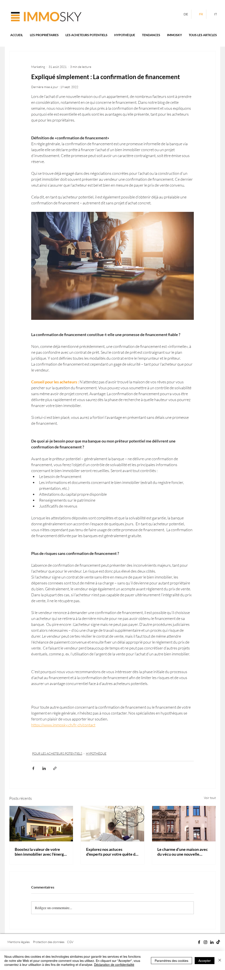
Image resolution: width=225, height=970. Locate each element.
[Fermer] (219, 960)
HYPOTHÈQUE (96, 753)
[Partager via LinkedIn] (44, 768)
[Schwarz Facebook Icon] (199, 942)
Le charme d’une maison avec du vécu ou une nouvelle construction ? (182, 852)
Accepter (204, 960)
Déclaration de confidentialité (114, 964)
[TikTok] (218, 942)
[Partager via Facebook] (33, 768)
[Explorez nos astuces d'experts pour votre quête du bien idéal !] (112, 823)
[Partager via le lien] (55, 768)
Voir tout (210, 798)
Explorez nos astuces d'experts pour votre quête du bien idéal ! (112, 852)
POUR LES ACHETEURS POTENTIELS (57, 753)
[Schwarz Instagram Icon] (205, 942)
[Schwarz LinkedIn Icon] (211, 942)
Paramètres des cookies (171, 960)
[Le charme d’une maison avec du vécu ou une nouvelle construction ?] (184, 823)
